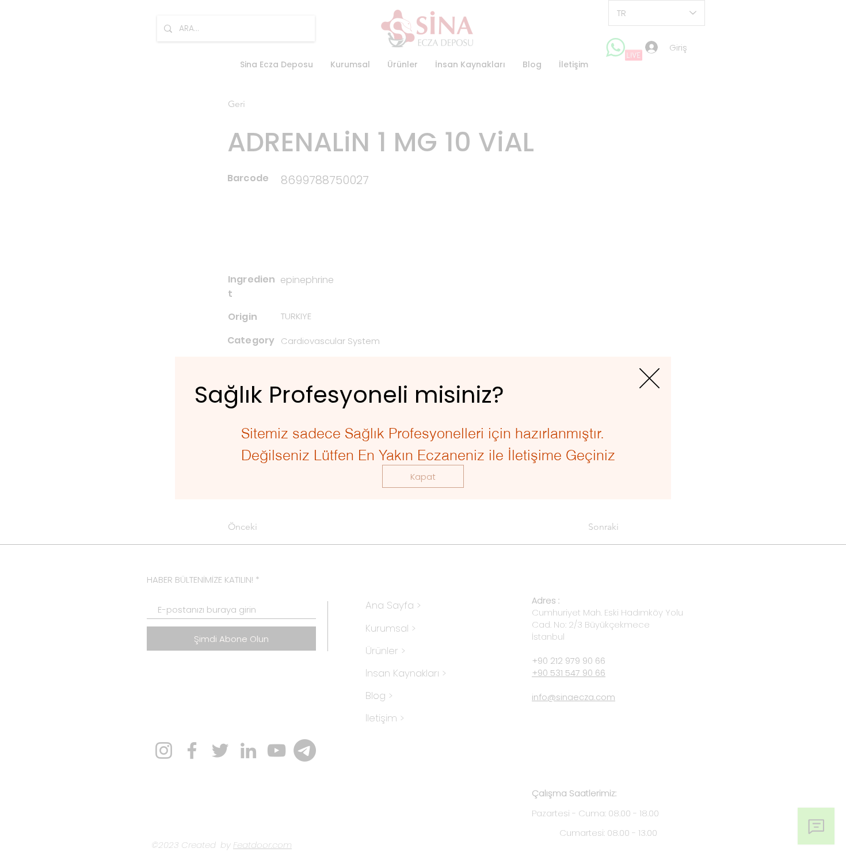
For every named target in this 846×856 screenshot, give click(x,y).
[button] (423, 476)
